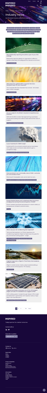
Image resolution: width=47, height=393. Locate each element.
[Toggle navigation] (41, 5)
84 (26, 308)
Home (6, 10)
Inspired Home (10, 5)
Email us (9, 348)
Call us (14, 348)
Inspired (10, 319)
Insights (12, 10)
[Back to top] (44, 390)
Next (29, 308)
